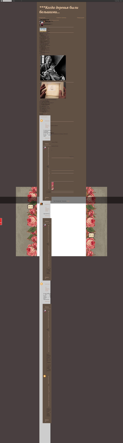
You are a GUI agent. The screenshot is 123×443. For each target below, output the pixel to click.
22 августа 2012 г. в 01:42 (47, 289)
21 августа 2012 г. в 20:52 (47, 126)
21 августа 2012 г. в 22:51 (47, 209)
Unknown (47, 120)
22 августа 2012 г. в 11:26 (49, 341)
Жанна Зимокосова (48, 156)
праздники (45, 113)
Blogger (68, 201)
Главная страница (61, 17)
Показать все (72, 156)
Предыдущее (80, 17)
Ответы (47, 143)
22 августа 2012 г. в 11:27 (49, 396)
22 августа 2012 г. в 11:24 (49, 178)
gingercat (47, 204)
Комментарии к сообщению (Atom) (52, 20)
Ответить (47, 138)
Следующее (42, 17)
